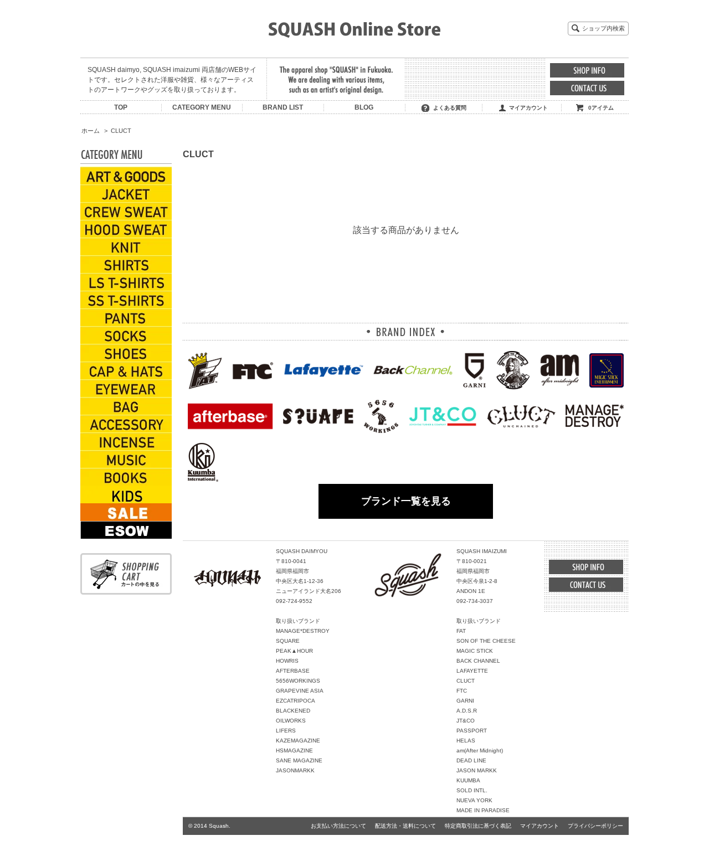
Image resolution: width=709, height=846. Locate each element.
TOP (120, 107)
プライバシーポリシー (595, 826)
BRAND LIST (283, 107)
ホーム (90, 130)
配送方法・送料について (405, 826)
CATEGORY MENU (201, 107)
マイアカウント (528, 108)
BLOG (363, 107)
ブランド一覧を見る (406, 501)
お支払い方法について (338, 826)
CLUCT (121, 130)
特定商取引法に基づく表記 (478, 826)
